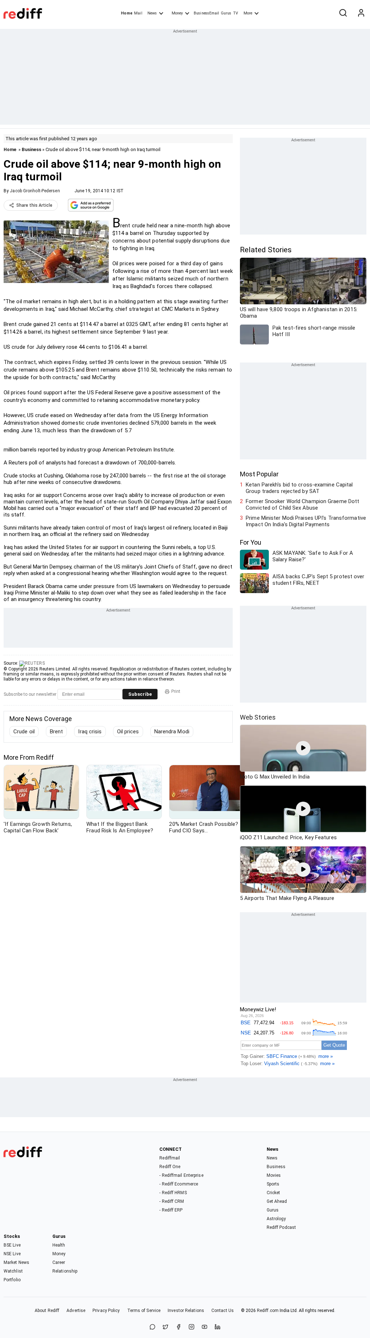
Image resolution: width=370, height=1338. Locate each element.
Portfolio (12, 1279)
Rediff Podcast (281, 1227)
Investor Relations (186, 1310)
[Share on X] (165, 1327)
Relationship (64, 1271)
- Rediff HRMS (172, 1192)
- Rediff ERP (170, 1210)
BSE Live (12, 1245)
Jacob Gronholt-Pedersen (35, 190)
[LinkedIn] (217, 1327)
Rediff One (169, 1166)
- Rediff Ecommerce (178, 1184)
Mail (138, 13)
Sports (273, 1184)
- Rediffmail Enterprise (181, 1175)
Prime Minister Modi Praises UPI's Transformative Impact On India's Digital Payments (306, 521)
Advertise (75, 1310)
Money (177, 13)
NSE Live (12, 1253)
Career (58, 1262)
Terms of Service (144, 1310)
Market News (16, 1262)
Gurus (226, 13)
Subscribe (140, 694)
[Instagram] (191, 1327)
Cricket (273, 1192)
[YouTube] (204, 1327)
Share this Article (34, 205)
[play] (303, 748)
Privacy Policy (106, 1310)
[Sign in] (361, 13)
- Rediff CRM (171, 1201)
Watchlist (13, 1271)
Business (31, 149)
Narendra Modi (171, 731)
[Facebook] (178, 1327)
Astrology (276, 1218)
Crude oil (24, 731)
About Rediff (47, 1310)
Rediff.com (268, 1310)
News (152, 13)
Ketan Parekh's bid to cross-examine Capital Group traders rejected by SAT (299, 487)
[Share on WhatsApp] (152, 1327)
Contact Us (222, 1310)
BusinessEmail (206, 13)
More (248, 13)
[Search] (342, 13)
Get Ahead (277, 1201)
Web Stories (258, 717)
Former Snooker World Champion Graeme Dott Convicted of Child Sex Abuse (302, 504)
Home (126, 13)
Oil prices (128, 731)
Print (175, 691)
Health (58, 1245)
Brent (56, 731)
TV (235, 13)
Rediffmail (169, 1158)
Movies (274, 1175)
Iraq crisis (90, 731)
